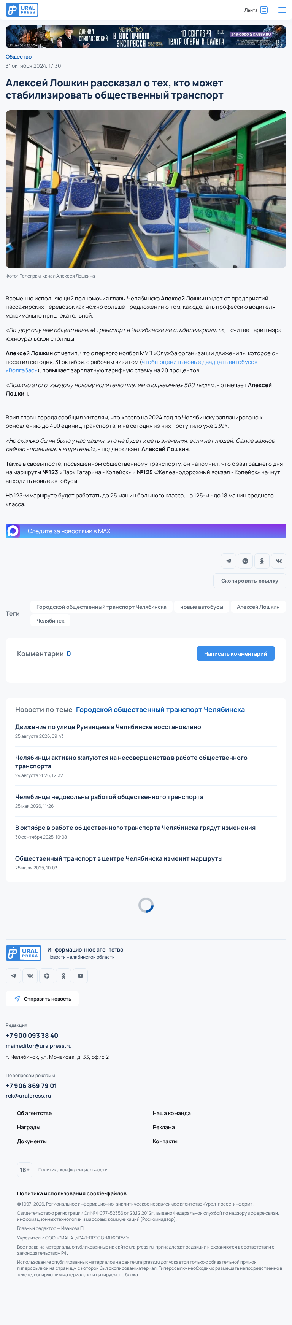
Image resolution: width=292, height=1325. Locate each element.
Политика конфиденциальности (73, 1169)
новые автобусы (201, 606)
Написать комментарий (235, 653)
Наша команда (172, 1113)
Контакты (165, 1141)
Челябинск (50, 620)
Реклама (164, 1127)
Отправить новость (47, 998)
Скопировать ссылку (249, 581)
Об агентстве (34, 1113)
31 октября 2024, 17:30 (33, 65)
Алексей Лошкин (258, 606)
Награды (28, 1127)
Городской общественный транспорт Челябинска (101, 606)
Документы (32, 1141)
